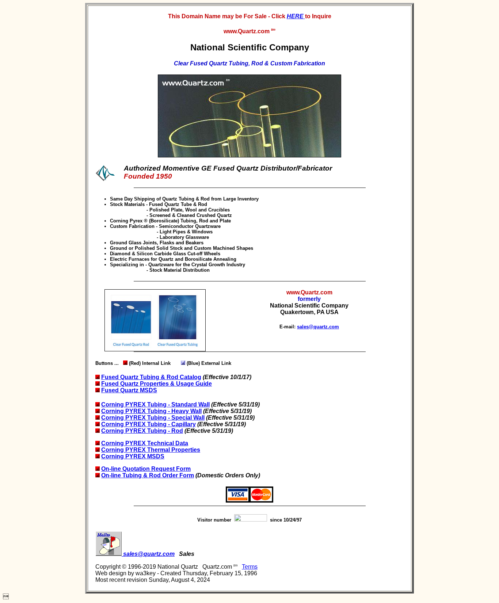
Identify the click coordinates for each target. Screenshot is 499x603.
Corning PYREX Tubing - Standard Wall (155, 404)
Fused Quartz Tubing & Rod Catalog (151, 377)
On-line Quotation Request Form (146, 469)
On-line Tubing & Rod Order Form (147, 475)
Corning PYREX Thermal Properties (150, 450)
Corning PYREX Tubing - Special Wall (153, 418)
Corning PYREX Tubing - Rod (142, 431)
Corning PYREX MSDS (132, 456)
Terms (250, 567)
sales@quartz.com (318, 326)
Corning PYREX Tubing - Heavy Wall (151, 411)
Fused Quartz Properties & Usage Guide (156, 384)
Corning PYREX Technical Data (144, 443)
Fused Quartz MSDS (129, 390)
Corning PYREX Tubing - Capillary (148, 424)
